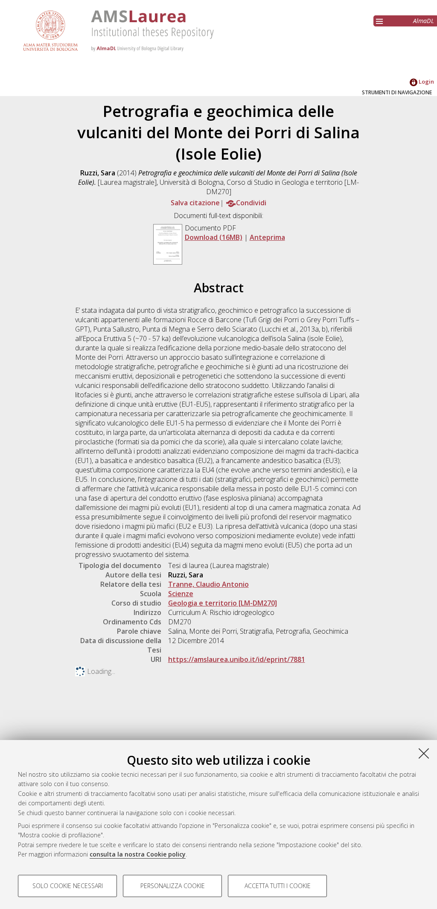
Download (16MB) (213, 237)
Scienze (180, 593)
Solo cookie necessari (67, 886)
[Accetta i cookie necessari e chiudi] (424, 753)
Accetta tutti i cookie (278, 886)
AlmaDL (423, 21)
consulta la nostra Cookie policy (138, 854)
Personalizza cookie (172, 886)
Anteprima (267, 237)
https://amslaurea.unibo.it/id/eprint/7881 (236, 659)
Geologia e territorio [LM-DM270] (222, 603)
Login (425, 81)
